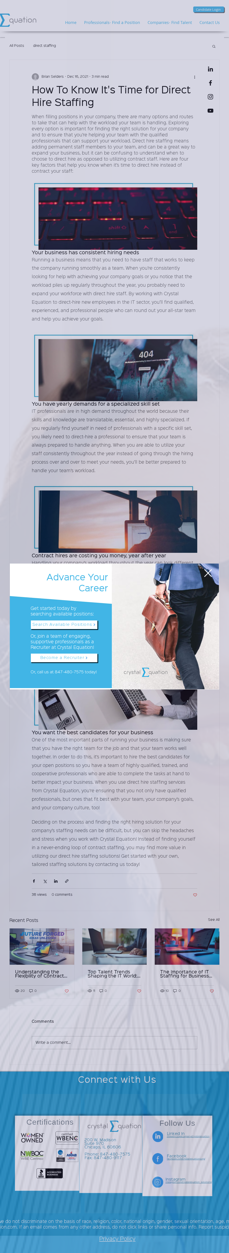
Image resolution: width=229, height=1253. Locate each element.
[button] (208, 573)
